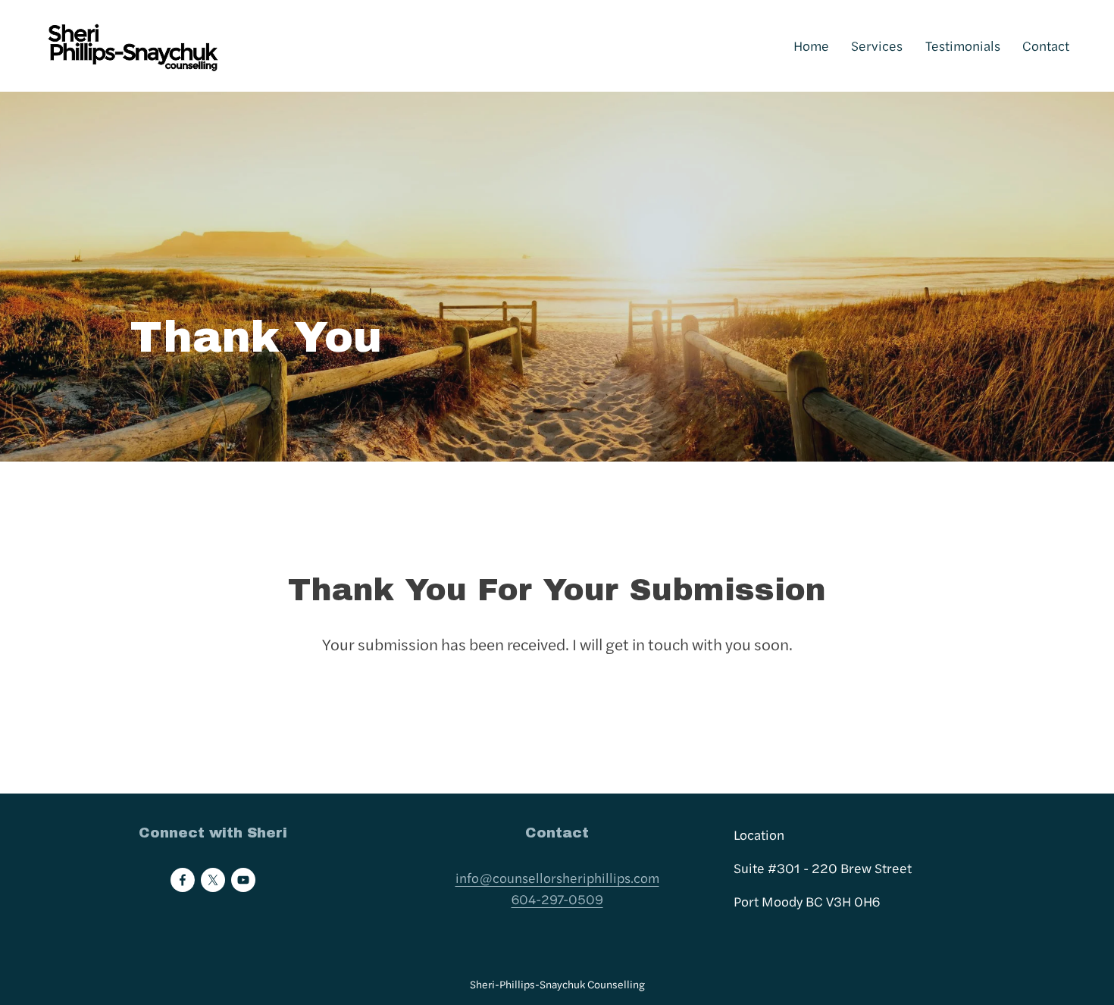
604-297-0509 (557, 898)
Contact (1045, 45)
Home (811, 45)
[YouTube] (243, 880)
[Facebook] (183, 880)
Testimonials (962, 45)
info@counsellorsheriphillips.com (557, 877)
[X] (213, 880)
